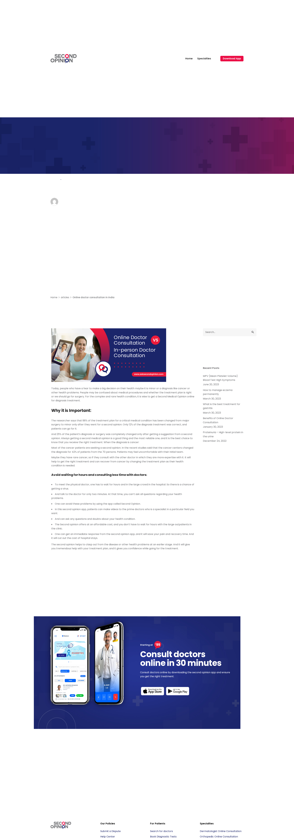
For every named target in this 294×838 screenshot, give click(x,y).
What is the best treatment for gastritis (221, 406)
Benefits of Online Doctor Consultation (218, 420)
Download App (232, 58)
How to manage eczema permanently (217, 392)
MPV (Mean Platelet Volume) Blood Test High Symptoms (220, 378)
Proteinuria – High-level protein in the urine (223, 434)
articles (55, 179)
